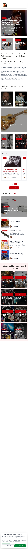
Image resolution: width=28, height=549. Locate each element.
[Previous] (12, 184)
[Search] (21, 5)
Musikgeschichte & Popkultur (7, 277)
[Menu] (18, 5)
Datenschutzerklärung (6, 542)
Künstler (4, 18)
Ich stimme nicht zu (8, 545)
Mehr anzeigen (14, 187)
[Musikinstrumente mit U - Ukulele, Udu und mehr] (14, 120)
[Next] (15, 184)
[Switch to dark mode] (24, 5)
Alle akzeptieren (20, 545)
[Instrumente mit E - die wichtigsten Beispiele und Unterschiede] (14, 206)
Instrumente (5, 121)
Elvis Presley (18, 40)
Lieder (5, 157)
